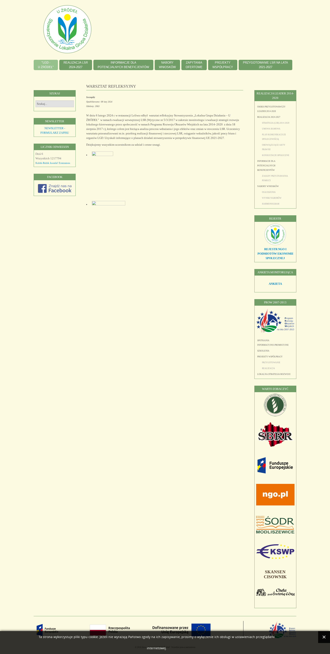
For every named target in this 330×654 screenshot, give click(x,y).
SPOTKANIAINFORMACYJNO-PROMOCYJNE (273, 342)
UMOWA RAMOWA (271, 129)
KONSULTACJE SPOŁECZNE (275, 155)
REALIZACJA (268, 368)
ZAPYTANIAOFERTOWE (194, 65)
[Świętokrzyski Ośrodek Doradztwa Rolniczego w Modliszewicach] (275, 532)
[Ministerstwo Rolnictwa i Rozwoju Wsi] (275, 415)
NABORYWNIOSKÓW (167, 65)
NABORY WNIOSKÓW (268, 186)
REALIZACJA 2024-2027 (268, 117)
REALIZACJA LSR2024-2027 (76, 65)
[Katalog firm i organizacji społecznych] (275, 244)
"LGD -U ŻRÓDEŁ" (46, 65)
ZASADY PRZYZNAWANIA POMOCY (275, 178)
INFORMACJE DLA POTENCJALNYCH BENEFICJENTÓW (266, 165)
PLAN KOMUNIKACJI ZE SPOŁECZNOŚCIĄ (274, 136)
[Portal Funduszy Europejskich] (275, 472)
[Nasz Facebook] (55, 192)
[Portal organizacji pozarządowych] (275, 504)
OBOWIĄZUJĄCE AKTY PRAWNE (273, 147)
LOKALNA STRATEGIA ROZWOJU (274, 374)
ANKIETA (275, 283)
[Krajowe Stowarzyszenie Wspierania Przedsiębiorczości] (275, 558)
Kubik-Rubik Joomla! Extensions (52, 163)
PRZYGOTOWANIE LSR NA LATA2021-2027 (265, 65)
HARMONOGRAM (270, 204)
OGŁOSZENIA (269, 192)
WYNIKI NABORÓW (272, 198)
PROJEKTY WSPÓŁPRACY (270, 357)
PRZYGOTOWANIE (271, 362)
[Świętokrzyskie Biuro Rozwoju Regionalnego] (275, 445)
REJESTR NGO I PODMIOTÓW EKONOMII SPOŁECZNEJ (275, 253)
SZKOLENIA (263, 351)
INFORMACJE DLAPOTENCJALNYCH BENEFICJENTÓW (123, 65)
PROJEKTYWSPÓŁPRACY (222, 65)
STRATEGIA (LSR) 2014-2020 (275, 123)
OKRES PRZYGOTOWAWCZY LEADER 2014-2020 (271, 109)
